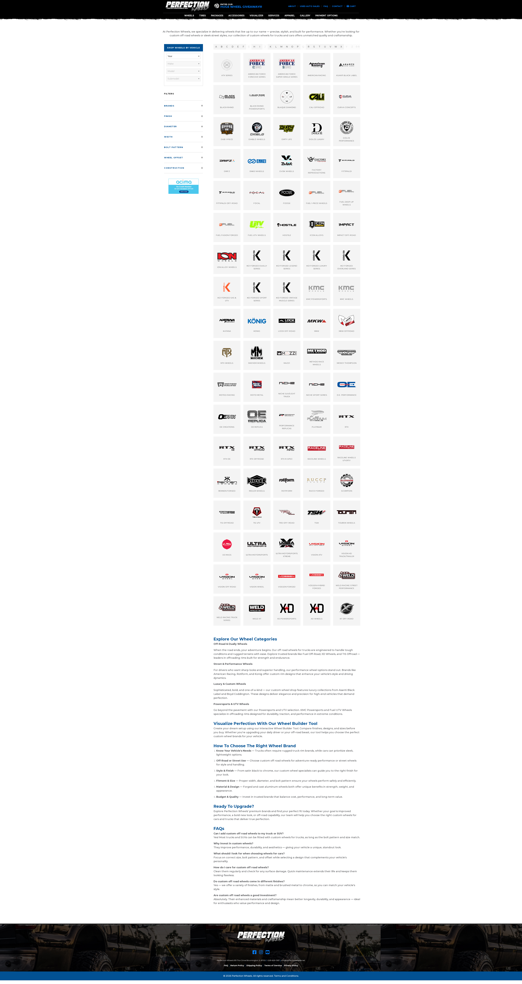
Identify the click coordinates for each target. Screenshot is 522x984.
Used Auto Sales (310, 6)
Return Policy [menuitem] (237, 965)
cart (352, 6)
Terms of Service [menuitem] (273, 965)
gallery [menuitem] (305, 15)
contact (337, 6)
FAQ (326, 6)
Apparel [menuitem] (290, 15)
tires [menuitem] (202, 15)
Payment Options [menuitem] (326, 15)
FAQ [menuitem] (226, 965)
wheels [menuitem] (189, 15)
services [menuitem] (273, 15)
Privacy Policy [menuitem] (291, 965)
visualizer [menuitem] (256, 15)
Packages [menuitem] (217, 15)
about (292, 6)
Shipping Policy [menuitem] (254, 965)
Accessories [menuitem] (236, 15)
